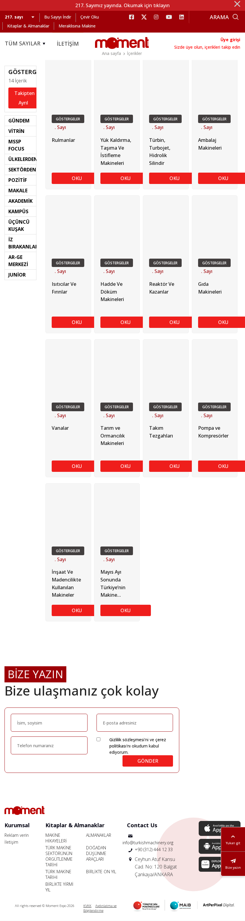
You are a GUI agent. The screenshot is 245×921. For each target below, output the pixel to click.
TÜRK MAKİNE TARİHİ (58, 874)
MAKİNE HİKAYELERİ (56, 838)
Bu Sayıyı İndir (57, 17)
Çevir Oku (89, 17)
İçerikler (134, 53)
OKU (77, 178)
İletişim (11, 842)
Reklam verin (16, 835)
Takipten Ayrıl (24, 98)
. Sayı (60, 127)
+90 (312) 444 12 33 (154, 849)
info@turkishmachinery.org (147, 842)
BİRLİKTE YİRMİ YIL (59, 887)
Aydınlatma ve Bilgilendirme (100, 908)
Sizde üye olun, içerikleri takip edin (207, 47)
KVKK (87, 905)
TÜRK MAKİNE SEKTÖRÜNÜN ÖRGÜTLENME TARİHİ (59, 856)
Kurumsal (17, 825)
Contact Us (142, 825)
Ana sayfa (111, 53)
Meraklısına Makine (77, 26)
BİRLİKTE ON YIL (101, 871)
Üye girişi (230, 39)
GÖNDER (147, 761)
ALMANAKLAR (98, 835)
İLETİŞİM (68, 43)
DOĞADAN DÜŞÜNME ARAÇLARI (96, 853)
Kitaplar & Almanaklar (28, 26)
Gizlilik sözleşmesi (126, 739)
